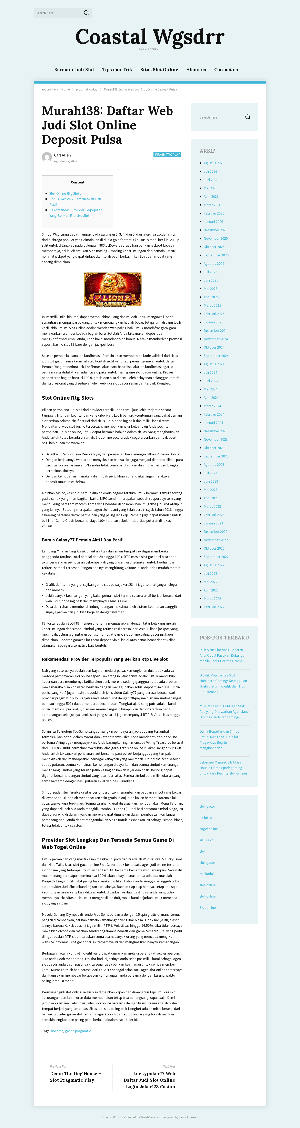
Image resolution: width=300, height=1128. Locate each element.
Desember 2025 (215, 230)
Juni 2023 (211, 481)
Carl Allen (62, 155)
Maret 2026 (212, 204)
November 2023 (216, 439)
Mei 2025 (210, 288)
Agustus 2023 (214, 464)
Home (65, 89)
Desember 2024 (215, 330)
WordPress (148, 1117)
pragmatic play (86, 89)
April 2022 (211, 590)
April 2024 (211, 397)
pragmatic (83, 1031)
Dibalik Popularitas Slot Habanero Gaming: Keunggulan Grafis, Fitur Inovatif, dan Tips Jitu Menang (223, 683)
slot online (208, 885)
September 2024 (216, 355)
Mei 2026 (210, 188)
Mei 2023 (210, 489)
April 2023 (211, 498)
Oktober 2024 (214, 347)
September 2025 (216, 255)
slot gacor (207, 806)
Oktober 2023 (214, 447)
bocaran (57, 1031)
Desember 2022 (215, 531)
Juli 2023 (210, 473)
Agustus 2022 (214, 565)
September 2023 (216, 456)
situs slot (207, 840)
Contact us (226, 69)
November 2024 (216, 338)
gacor (69, 1031)
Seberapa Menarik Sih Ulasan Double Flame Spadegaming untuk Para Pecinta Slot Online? (223, 768)
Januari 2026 (213, 221)
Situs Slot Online (159, 69)
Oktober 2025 (214, 246)
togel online (209, 828)
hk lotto (206, 817)
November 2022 (216, 540)
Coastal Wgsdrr (150, 36)
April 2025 (211, 297)
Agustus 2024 (214, 364)
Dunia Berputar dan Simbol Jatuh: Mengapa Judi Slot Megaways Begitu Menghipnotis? (220, 739)
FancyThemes (188, 1117)
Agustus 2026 (214, 163)
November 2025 (216, 238)
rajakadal (207, 873)
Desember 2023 (215, 431)
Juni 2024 (211, 380)
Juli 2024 (210, 372)
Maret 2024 (212, 406)
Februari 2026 (214, 213)
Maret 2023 (212, 506)
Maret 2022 (212, 598)
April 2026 (211, 196)
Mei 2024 (210, 389)
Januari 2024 (213, 422)
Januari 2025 (213, 322)
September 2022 (216, 556)
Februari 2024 (214, 414)
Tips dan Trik (117, 69)
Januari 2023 (213, 523)
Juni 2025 (211, 280)
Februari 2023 (214, 514)
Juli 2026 (210, 171)
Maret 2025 (212, 305)
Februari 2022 (214, 607)
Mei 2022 (210, 581)
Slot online (208, 907)
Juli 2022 (210, 573)
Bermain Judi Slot (74, 69)
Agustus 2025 (214, 263)
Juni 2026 (211, 179)
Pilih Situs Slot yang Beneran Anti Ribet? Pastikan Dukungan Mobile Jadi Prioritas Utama (223, 655)
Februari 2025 (214, 313)
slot (203, 851)
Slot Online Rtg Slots (65, 193)
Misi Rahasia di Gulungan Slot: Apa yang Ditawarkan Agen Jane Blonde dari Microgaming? (224, 711)
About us (196, 69)
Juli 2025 (210, 271)
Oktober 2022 (214, 548)
